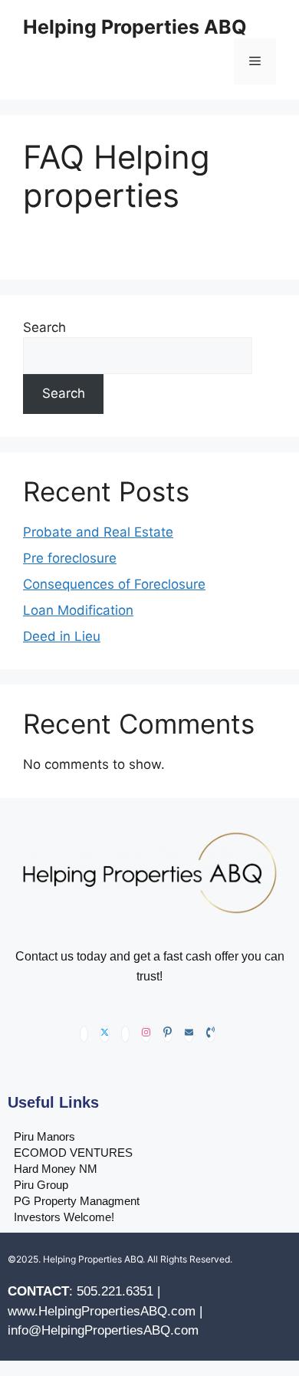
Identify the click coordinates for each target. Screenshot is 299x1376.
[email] (189, 1034)
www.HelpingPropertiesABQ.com (102, 1311)
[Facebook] (84, 1034)
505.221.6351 (115, 1291)
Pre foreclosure (70, 558)
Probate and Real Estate (98, 532)
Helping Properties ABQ (135, 26)
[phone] (210, 1034)
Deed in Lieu (61, 636)
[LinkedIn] (125, 1034)
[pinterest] (167, 1034)
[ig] (146, 1034)
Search (44, 327)
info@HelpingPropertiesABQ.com (103, 1330)
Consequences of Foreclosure (114, 584)
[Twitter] (105, 1034)
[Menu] (255, 61)
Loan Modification (78, 610)
